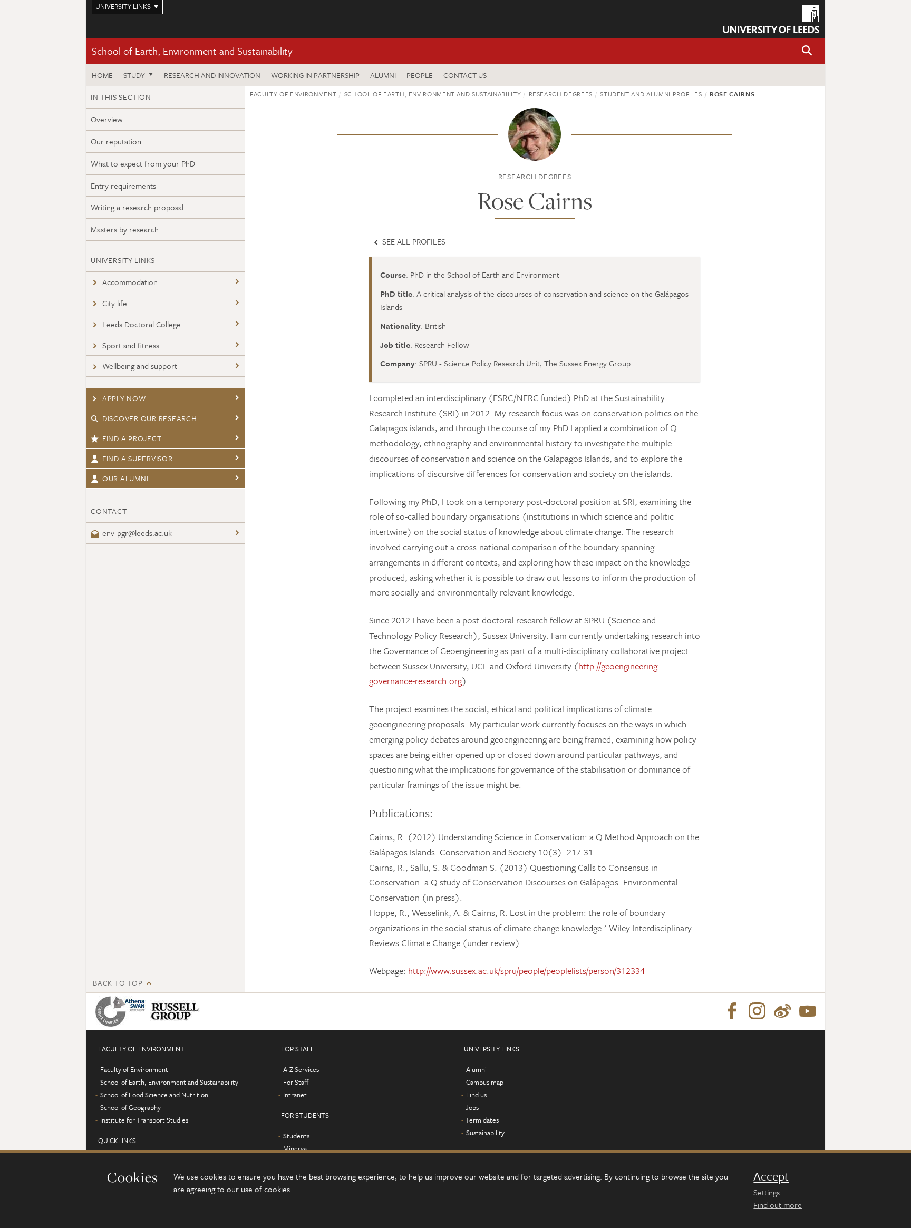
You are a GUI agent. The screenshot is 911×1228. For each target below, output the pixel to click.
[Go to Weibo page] (782, 1011)
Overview (107, 119)
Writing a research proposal (137, 207)
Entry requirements (123, 185)
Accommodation (130, 282)
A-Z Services (301, 1069)
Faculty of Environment (293, 94)
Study (134, 75)
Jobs (472, 1107)
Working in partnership (315, 75)
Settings (766, 1192)
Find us (476, 1094)
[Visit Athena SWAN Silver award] (122, 1011)
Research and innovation (212, 75)
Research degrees (561, 94)
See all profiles (412, 241)
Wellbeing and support (139, 366)
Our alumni (125, 478)
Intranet (295, 1094)
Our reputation (116, 141)
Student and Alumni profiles (651, 94)
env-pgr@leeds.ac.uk (137, 533)
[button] (807, 51)
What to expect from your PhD (143, 163)
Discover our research (149, 418)
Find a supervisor (137, 458)
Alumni (383, 75)
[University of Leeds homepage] (771, 19)
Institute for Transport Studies (144, 1120)
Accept (771, 1176)
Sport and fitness (130, 345)
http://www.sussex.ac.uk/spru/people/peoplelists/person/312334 (526, 970)
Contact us (465, 75)
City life (114, 303)
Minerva (295, 1148)
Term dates (482, 1120)
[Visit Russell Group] (177, 1011)
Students (296, 1135)
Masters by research (125, 229)
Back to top (117, 982)
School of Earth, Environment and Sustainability (192, 51)
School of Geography (130, 1107)
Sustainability (485, 1132)
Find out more (777, 1205)
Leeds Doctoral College (141, 324)
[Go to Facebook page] (731, 1011)
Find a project (132, 438)
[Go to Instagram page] (757, 1011)
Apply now (124, 398)
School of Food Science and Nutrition (154, 1094)
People (419, 75)
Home (102, 75)
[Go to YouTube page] (807, 1011)
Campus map (484, 1082)
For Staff (295, 1082)
